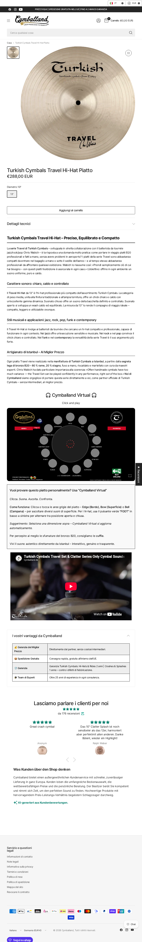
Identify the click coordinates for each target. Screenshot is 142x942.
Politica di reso (15, 876)
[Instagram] (15, 9)
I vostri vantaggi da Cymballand (37, 636)
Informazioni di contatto (19, 856)
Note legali (12, 861)
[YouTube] (21, 9)
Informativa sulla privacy (20, 866)
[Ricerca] (130, 33)
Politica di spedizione (18, 881)
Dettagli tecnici (18, 224)
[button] (68, 759)
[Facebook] (9, 9)
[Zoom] (128, 53)
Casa (9, 43)
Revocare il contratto (18, 892)
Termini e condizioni (17, 871)
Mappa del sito (15, 887)
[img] (71, 709)
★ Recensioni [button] (138, 474)
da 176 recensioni (69, 713)
